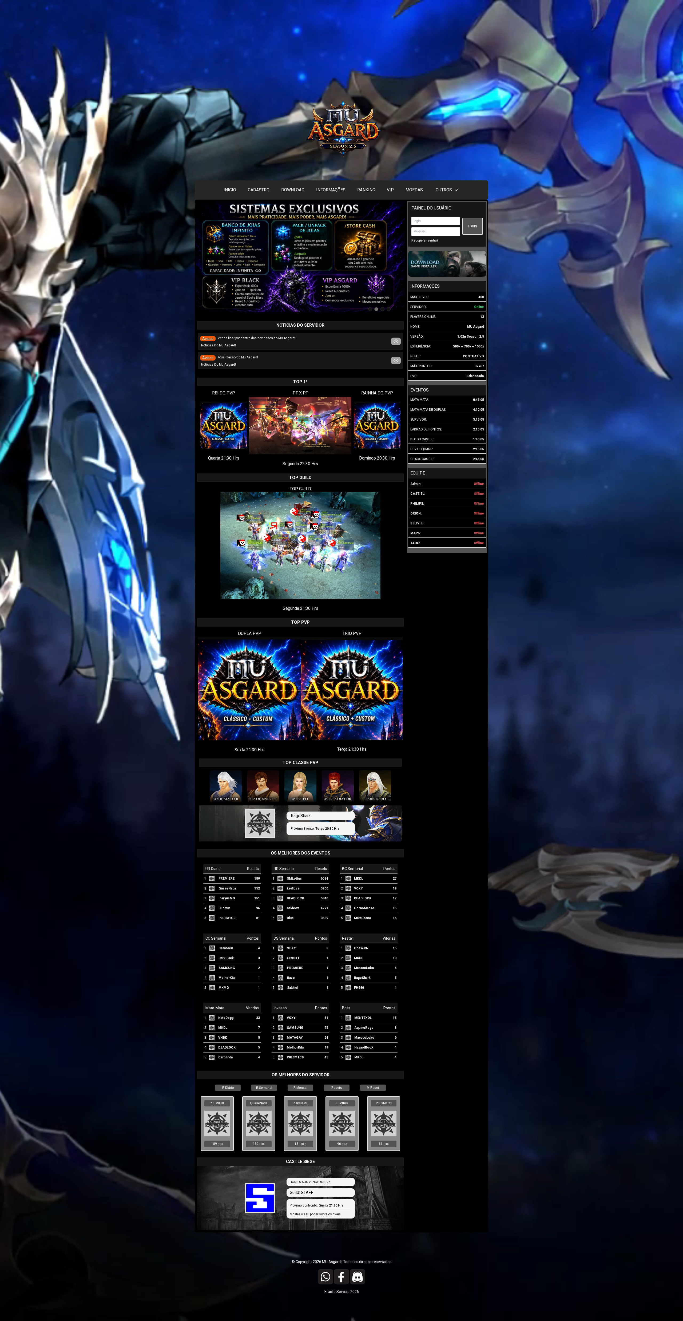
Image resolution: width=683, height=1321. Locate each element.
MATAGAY (295, 1037)
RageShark (301, 815)
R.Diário (228, 1088)
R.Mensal (300, 1088)
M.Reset (373, 1088)
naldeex (293, 908)
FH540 (359, 988)
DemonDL (226, 948)
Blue (290, 918)
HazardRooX (364, 1047)
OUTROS (444, 189)
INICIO (230, 189)
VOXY (358, 888)
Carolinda (225, 1057)
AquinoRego (364, 1028)
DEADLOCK (295, 898)
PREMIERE (227, 878)
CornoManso (364, 908)
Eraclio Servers (337, 1292)
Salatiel (292, 988)
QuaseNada (227, 888)
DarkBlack (226, 958)
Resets (336, 1088)
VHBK (222, 1037)
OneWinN (361, 948)
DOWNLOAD (292, 189)
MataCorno (362, 918)
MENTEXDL (363, 1018)
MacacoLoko (364, 968)
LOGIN (472, 226)
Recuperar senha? (424, 240)
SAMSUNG (227, 968)
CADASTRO (258, 189)
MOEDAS (414, 189)
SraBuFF (293, 958)
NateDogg (225, 1018)
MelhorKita (227, 978)
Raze (291, 978)
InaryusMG (227, 898)
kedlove (293, 888)
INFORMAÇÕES (331, 189)
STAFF (307, 1192)
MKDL (358, 878)
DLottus (225, 908)
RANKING (366, 189)
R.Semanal (264, 1088)
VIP (390, 189)
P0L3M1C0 (227, 918)
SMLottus (294, 878)
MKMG (224, 988)
